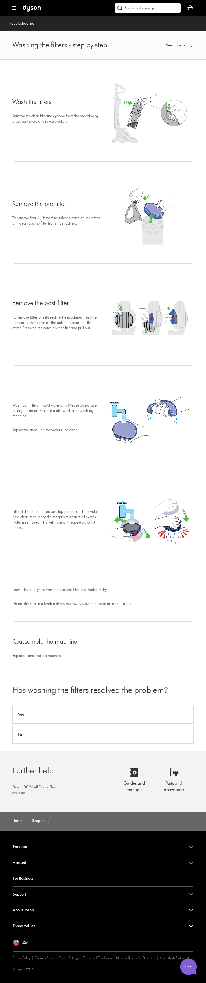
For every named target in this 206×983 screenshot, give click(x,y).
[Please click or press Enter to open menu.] (14, 8)
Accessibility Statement (174, 958)
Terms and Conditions (97, 958)
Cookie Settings (68, 958)
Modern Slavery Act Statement (135, 958)
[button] (177, 45)
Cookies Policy (44, 958)
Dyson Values (24, 926)
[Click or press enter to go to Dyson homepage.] (32, 10)
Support (19, 894)
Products (20, 847)
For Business (23, 878)
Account (19, 862)
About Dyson (23, 910)
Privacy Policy (21, 958)
